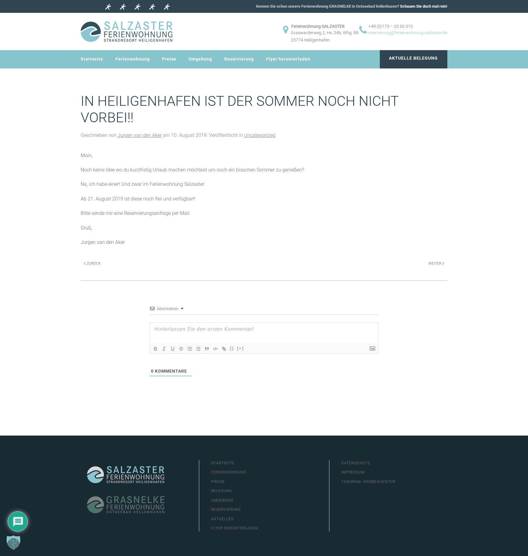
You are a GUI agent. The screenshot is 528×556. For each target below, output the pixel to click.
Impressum (353, 472)
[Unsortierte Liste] (198, 348)
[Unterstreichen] (172, 348)
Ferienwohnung (133, 59)
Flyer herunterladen (288, 59)
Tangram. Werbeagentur (368, 482)
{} (232, 348)
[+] (240, 348)
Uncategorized (259, 135)
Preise (169, 59)
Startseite (92, 59)
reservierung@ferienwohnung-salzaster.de (407, 32)
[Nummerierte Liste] (189, 348)
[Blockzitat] (207, 348)
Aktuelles (222, 519)
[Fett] (155, 348)
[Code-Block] (215, 348)
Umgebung (200, 59)
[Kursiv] (164, 348)
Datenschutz (355, 463)
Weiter (434, 263)
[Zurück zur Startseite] (126, 31)
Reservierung (239, 59)
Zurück (94, 263)
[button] (13, 542)
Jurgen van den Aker (140, 135)
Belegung (221, 491)
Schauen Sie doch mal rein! (423, 6)
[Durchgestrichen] (181, 348)
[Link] (224, 348)
